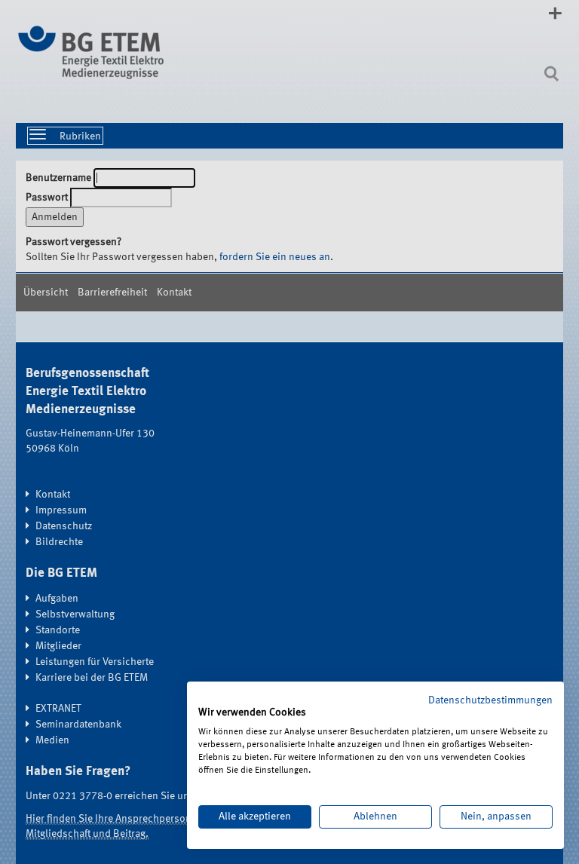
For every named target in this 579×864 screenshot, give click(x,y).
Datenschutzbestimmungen (490, 700)
